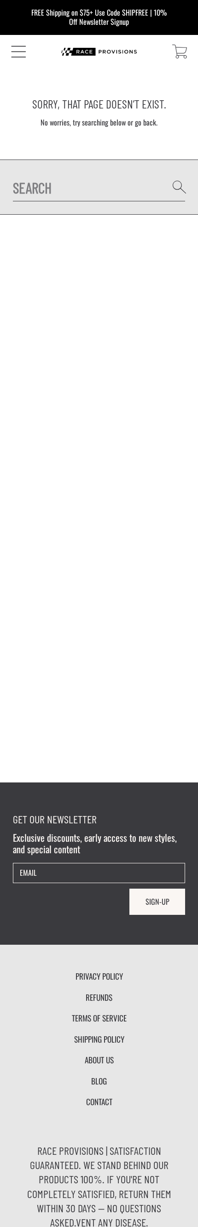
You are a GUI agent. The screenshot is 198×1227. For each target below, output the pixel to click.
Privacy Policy (99, 976)
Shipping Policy (99, 1039)
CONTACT (99, 1101)
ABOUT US (99, 1060)
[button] (18, 51)
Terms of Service (99, 1018)
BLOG (99, 1081)
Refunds (99, 997)
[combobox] (99, 187)
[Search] (179, 187)
